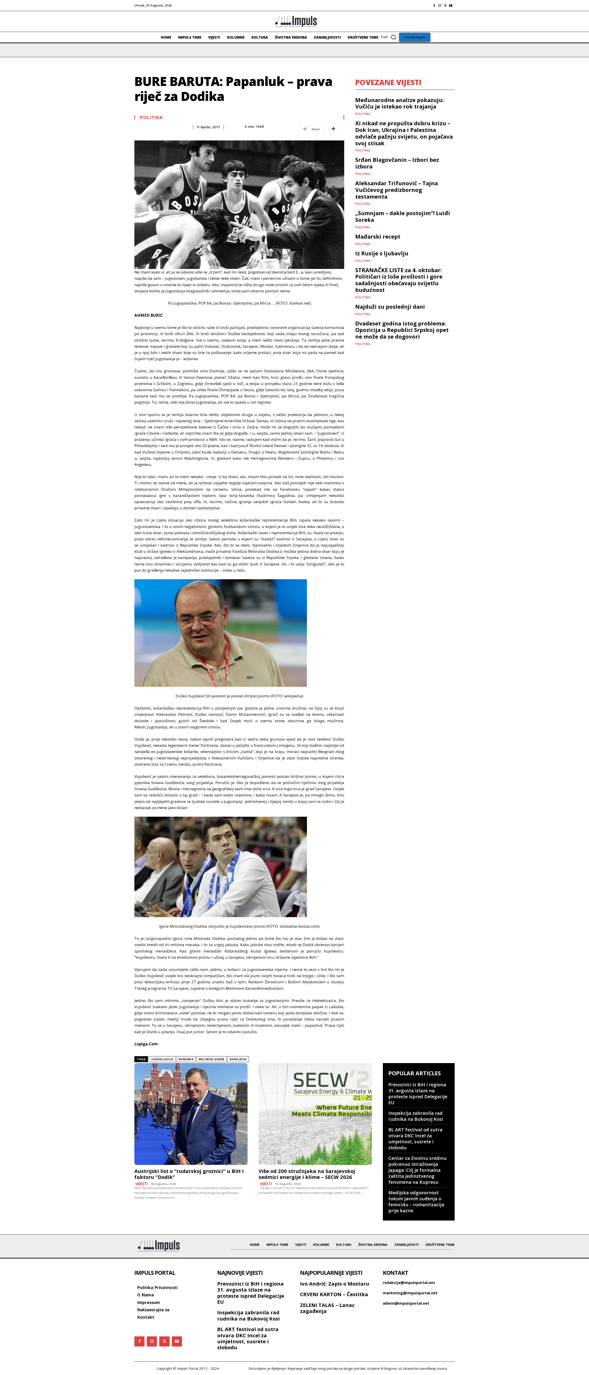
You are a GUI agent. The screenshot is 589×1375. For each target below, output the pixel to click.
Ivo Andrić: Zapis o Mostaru (334, 1283)
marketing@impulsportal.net (410, 1292)
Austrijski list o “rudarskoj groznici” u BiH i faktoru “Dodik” (189, 1173)
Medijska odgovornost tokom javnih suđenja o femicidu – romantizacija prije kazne (416, 1202)
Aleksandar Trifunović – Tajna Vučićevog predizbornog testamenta (396, 189)
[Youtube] (450, 5)
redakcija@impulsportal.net (409, 1282)
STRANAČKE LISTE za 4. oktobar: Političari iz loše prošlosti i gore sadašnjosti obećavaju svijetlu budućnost (398, 280)
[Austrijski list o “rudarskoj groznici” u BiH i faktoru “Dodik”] (191, 1114)
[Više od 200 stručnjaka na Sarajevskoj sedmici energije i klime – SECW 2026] (315, 1114)
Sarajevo (238, 1059)
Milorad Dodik (212, 1059)
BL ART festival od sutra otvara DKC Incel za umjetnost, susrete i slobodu (415, 1139)
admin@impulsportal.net (406, 1303)
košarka (186, 1059)
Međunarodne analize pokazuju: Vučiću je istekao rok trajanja (399, 103)
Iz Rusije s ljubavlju (381, 253)
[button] (390, 37)
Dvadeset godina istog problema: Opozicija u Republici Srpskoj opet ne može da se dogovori (402, 330)
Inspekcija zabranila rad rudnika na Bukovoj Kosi (415, 1116)
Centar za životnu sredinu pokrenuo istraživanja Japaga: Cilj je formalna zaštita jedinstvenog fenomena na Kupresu (417, 1170)
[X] (445, 5)
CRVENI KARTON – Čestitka (334, 1294)
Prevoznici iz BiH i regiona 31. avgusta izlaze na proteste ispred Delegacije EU (417, 1093)
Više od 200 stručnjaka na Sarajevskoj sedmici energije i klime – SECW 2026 (307, 1173)
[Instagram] (439, 5)
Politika (151, 117)
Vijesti (142, 1184)
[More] (333, 129)
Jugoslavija (162, 1059)
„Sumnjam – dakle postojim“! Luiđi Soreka (402, 216)
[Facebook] (434, 5)
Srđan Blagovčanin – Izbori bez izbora (397, 163)
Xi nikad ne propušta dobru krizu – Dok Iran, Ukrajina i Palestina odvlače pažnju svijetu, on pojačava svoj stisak (404, 133)
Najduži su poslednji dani (390, 306)
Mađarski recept (377, 236)
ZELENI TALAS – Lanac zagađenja (327, 1307)
